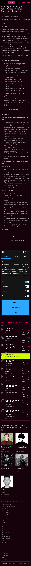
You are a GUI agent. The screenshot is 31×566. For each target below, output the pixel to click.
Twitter (3, 540)
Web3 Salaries (5, 508)
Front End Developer (5, 451)
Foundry (15, 237)
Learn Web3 (5, 515)
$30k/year (17, 449)
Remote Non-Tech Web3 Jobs (9, 506)
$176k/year (3, 449)
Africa (3, 524)
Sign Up (4, 559)
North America (5, 528)
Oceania (4, 526)
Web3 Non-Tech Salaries (7, 510)
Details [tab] (15, 256)
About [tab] (25, 256)
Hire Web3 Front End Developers (12, 501)
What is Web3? (5, 532)
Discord (4, 542)
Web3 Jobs (26, 2)
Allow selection (16, 307)
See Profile (3, 453)
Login (3, 557)
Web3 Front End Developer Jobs (14, 323)
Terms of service (6, 546)
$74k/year (17, 471)
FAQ (3, 534)
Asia (3, 520)
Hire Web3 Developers (7, 517)
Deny (15, 312)
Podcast (4, 551)
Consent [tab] (5, 256)
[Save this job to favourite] (29, 330)
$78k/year (3, 492)
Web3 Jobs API (5, 553)
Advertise (4, 544)
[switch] (27, 286)
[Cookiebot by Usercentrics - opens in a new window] (22, 252)
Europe (3, 522)
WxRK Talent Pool (6, 538)
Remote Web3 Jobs (6, 504)
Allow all (15, 302)
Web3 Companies (6, 536)
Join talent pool (15, 249)
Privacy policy (5, 555)
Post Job (11, 2)
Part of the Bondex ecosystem (22, 563)
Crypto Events (5, 549)
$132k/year (3, 471)
